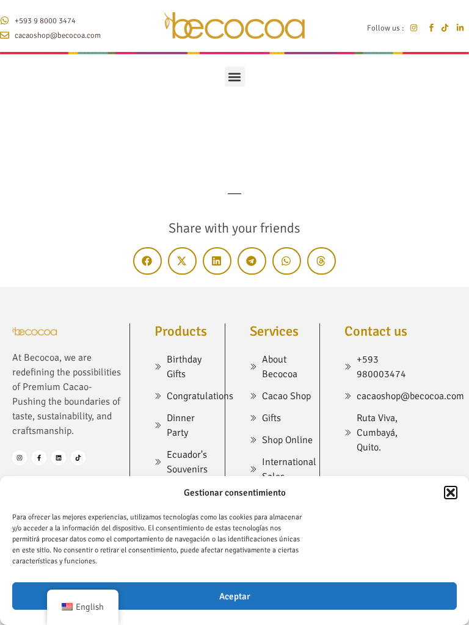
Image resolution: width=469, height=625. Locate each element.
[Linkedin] (58, 457)
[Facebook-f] (39, 457)
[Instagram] (19, 457)
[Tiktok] (78, 457)
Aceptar (234, 596)
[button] (451, 492)
